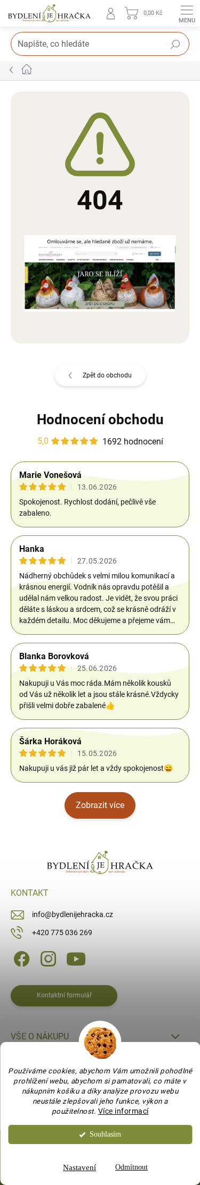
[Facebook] (20, 958)
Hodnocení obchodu (100, 419)
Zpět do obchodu (107, 375)
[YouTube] (76, 958)
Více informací (123, 1111)
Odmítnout (131, 1167)
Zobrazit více (100, 805)
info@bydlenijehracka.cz (72, 914)
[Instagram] (46, 958)
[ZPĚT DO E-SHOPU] (100, 272)
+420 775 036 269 (62, 932)
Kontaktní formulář (64, 995)
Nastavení (79, 1167)
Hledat (175, 44)
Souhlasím (105, 1134)
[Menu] (186, 13)
